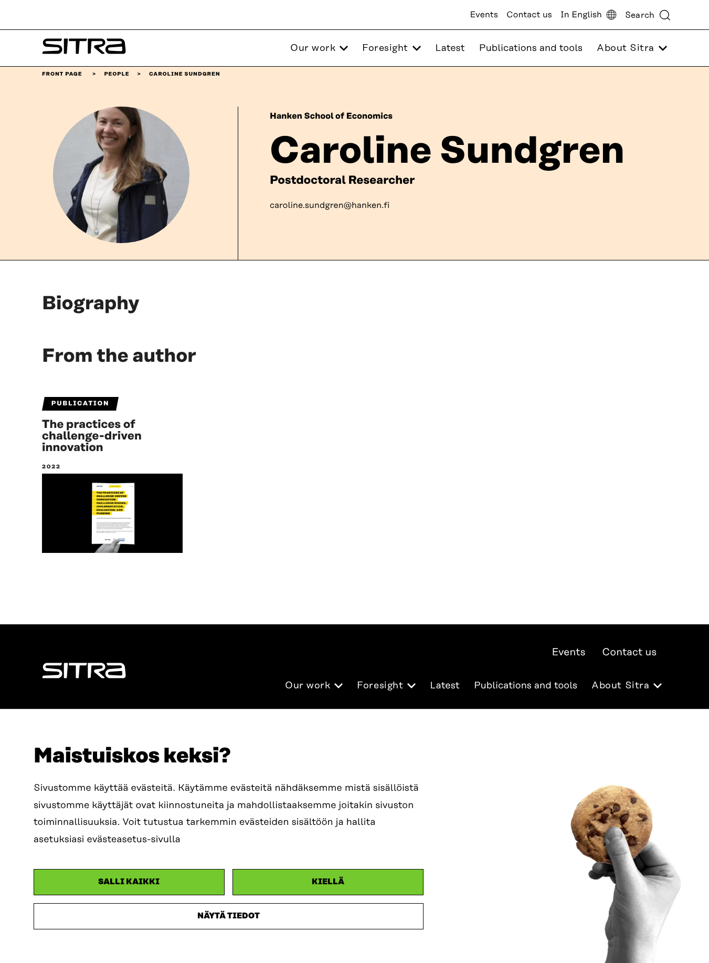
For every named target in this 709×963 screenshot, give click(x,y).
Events (484, 14)
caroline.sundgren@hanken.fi (330, 205)
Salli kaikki (129, 881)
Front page (62, 74)
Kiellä (328, 881)
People (116, 74)
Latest (449, 48)
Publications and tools (531, 48)
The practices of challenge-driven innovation (92, 436)
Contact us (529, 14)
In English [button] (581, 14)
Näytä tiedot (228, 916)
